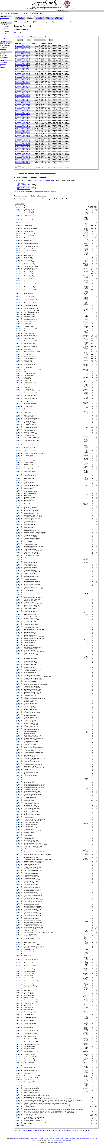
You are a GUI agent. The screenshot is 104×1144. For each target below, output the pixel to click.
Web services (3, 47)
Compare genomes (5, 43)
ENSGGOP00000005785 (22, 73)
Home (2, 13)
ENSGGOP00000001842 (22, 52)
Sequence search (4, 19)
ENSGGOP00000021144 (22, 143)
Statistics (6, 28)
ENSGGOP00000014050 (22, 120)
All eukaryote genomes (23, 184)
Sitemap (2, 67)
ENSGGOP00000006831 (22, 78)
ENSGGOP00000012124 (22, 110)
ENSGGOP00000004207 (22, 63)
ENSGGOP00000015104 (22, 130)
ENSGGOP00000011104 (22, 104)
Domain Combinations (49, 18)
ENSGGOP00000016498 (22, 133)
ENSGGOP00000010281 (22, 102)
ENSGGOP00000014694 (22, 128)
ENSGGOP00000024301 (22, 150)
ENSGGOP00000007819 (22, 87)
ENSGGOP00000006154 (22, 74)
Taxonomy (6, 26)
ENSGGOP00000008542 (22, 91)
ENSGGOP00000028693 (22, 161)
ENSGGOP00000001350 (22, 167)
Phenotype (6, 38)
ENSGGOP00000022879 (22, 148)
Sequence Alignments (39, 18)
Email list (2, 65)
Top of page (21, 173)
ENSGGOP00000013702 (22, 117)
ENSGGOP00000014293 (22, 122)
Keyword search (4, 18)
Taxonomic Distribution (58, 18)
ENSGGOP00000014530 (22, 125)
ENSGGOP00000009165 (22, 94)
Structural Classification (20, 18)
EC (4, 37)
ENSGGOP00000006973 (22, 79)
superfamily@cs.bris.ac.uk (56, 1140)
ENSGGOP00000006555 (22, 76)
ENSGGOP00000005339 (22, 70)
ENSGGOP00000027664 (22, 159)
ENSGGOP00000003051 (22, 58)
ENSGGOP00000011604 (22, 105)
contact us (58, 8)
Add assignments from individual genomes (45, 173)
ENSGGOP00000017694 (22, 136)
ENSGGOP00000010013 (22, 99)
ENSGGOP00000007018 (22, 81)
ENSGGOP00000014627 (22, 127)
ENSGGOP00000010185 (22, 101)
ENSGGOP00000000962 (22, 47)
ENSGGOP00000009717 (22, 96)
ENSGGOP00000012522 (22, 114)
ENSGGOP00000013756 (22, 119)
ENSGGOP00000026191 (22, 156)
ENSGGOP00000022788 (22, 146)
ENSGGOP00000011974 (22, 109)
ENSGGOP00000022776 (22, 145)
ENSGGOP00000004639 (22, 66)
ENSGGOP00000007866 (22, 89)
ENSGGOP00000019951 (22, 140)
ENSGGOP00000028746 (22, 163)
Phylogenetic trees (5, 45)
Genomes (7, 13)
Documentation (4, 57)
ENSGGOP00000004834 (22, 68)
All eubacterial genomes (24, 187)
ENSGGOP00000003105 (22, 60)
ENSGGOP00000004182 (22, 61)
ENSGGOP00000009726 (22, 97)
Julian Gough (61, 1142)
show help (17, 32)
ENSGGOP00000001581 (22, 48)
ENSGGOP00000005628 (22, 71)
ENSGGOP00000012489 (22, 112)
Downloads (3, 49)
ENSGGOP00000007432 (22, 84)
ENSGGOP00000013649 (22, 115)
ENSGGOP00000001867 (22, 53)
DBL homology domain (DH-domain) (44, 180)
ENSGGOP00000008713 (22, 92)
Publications (3, 55)
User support (3, 62)
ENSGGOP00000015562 (22, 132)
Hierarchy (6, 31)
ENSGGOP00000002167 (22, 55)
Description (3, 53)
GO (4, 35)
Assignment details (29, 173)
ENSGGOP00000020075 (22, 141)
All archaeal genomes (23, 189)
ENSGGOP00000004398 (22, 65)
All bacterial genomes (23, 186)
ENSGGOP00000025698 (22, 153)
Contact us (3, 64)
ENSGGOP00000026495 (22, 158)
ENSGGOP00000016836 (22, 135)
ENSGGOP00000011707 (22, 107)
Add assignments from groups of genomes (45, 191)
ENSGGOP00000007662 (22, 86)
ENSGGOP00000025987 (22, 154)
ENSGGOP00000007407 (22, 83)
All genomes (20, 183)
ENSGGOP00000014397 (22, 123)
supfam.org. (49, 8)
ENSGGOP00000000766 (22, 45)
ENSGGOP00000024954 (22, 151)
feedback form (68, 1140)
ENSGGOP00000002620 (22, 56)
